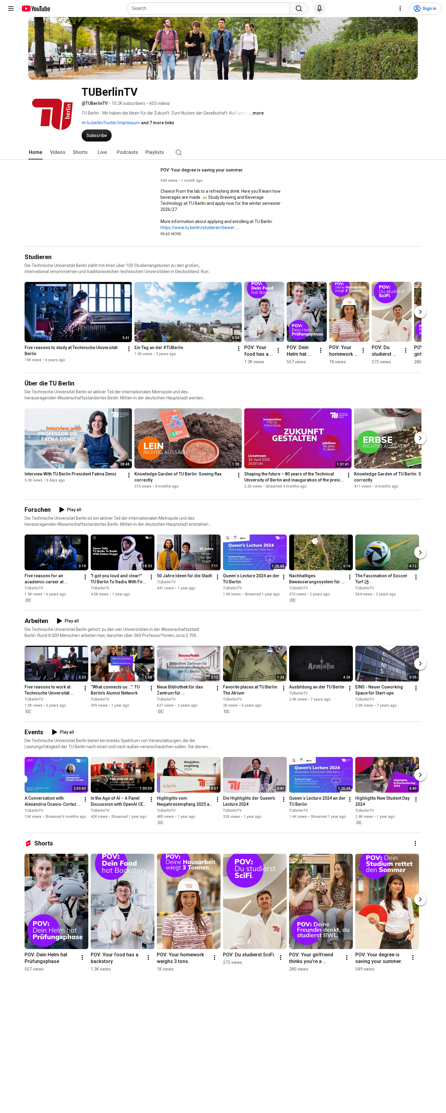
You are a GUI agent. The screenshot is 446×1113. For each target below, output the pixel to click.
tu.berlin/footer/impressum (113, 122)
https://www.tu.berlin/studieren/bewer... (198, 227)
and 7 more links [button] (157, 122)
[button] (170, 234)
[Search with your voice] (319, 8)
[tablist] (223, 152)
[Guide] (11, 8)
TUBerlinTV (34, 588)
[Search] (299, 8)
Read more (170, 234)
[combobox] (210, 8)
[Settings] (400, 8)
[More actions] (129, 349)
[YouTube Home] (35, 8)
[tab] (35, 152)
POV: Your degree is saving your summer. (202, 170)
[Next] (420, 312)
